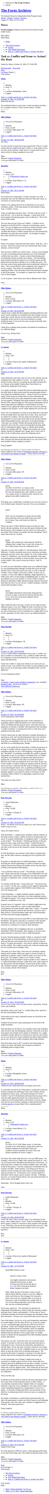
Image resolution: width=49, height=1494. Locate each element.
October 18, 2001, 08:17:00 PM (12, 190)
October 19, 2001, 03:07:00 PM (12, 651)
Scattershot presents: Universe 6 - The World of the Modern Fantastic (24, 453)
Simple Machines (26, 1491)
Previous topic (6, 68)
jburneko (4, 166)
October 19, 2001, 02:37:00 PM (12, 372)
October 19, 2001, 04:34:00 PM (12, 822)
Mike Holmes (6, 117)
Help (7, 1489)
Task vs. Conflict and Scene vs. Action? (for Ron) (19, 97)
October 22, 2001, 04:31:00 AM (12, 1445)
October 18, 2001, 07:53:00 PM (12, 99)
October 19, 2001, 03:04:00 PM (12, 482)
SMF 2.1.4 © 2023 (12, 1491)
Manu (3, 79)
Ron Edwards (6, 798)
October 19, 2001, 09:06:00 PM (12, 1217)
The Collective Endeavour (10, 686)
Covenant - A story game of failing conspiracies (18, 682)
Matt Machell (6, 627)
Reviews (24, 18)
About (3, 18)
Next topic (16, 68)
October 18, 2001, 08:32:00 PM (12, 311)
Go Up (3, 1467)
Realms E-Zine (6, 684)
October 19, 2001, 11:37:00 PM (12, 1266)
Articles (10, 18)
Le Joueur (5, 347)
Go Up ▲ (27, 1489)
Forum (16, 18)
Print (2, 70)
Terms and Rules (16, 1489)
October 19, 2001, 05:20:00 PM (12, 1002)
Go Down (4, 72)
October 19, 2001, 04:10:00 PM (12, 715)
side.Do (10, 1104)
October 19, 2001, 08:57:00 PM (12, 1138)
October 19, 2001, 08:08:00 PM (12, 1084)
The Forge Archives (16, 10)
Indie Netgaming (15, 158)
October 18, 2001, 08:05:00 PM (12, 140)
